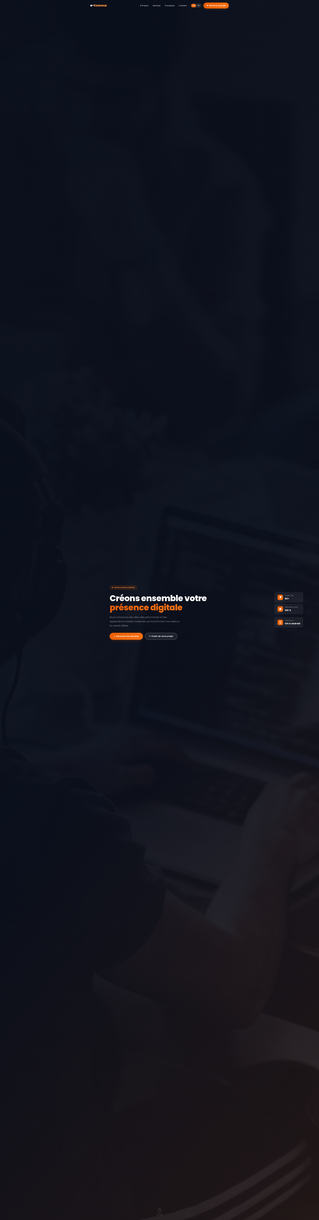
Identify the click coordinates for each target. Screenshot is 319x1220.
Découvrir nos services (127, 636)
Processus (169, 5)
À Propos (144, 5)
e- (98, 5)
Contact (183, 5)
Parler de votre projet (162, 636)
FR (194, 5)
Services (156, 5)
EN (199, 5)
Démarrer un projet (217, 5)
